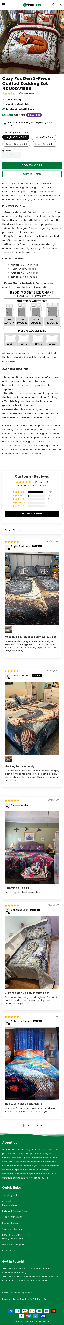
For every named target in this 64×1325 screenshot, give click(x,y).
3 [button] (33, 1125)
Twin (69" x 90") (43, 137)
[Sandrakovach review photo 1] (32, 952)
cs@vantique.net (17, 1292)
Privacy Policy (10, 1223)
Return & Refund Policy (15, 1210)
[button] (53, 4)
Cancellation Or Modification (11, 1203)
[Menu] (3, 4)
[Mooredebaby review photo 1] (32, 847)
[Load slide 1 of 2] (30, 71)
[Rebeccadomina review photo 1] (32, 1063)
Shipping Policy (11, 1195)
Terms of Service (12, 1228)
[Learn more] (59, 124)
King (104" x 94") (44, 143)
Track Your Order (12, 1216)
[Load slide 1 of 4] (36, 71)
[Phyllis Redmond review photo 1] (32, 588)
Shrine (46, 1321)
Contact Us (8, 1250)
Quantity (7, 150)
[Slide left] (3, 41)
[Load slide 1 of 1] (27, 71)
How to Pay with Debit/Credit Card (12, 1236)
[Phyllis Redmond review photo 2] (8, 629)
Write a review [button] (32, 513)
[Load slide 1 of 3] (33, 71)
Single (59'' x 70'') (15, 137)
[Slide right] (60, 41)
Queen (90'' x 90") (16, 143)
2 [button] (28, 1125)
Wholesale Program (13, 1244)
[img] (12, 541)
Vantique (27, 1321)
